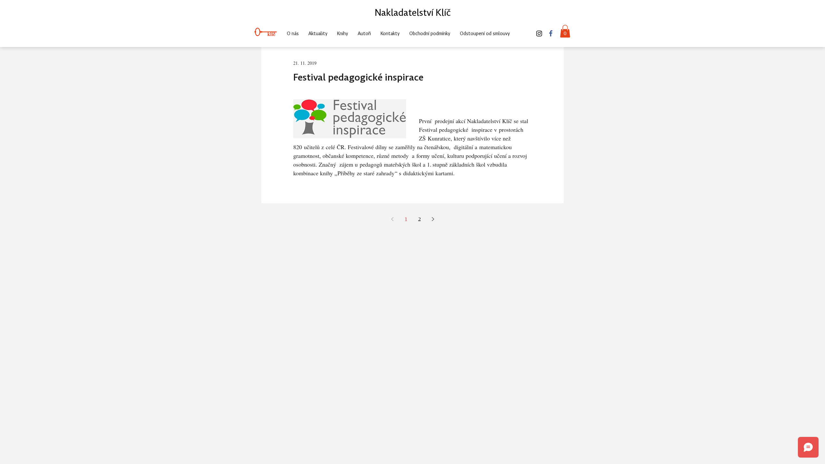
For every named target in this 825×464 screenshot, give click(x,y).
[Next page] (433, 219)
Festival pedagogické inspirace (358, 77)
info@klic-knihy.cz (511, 19)
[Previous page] (392, 219)
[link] (565, 31)
